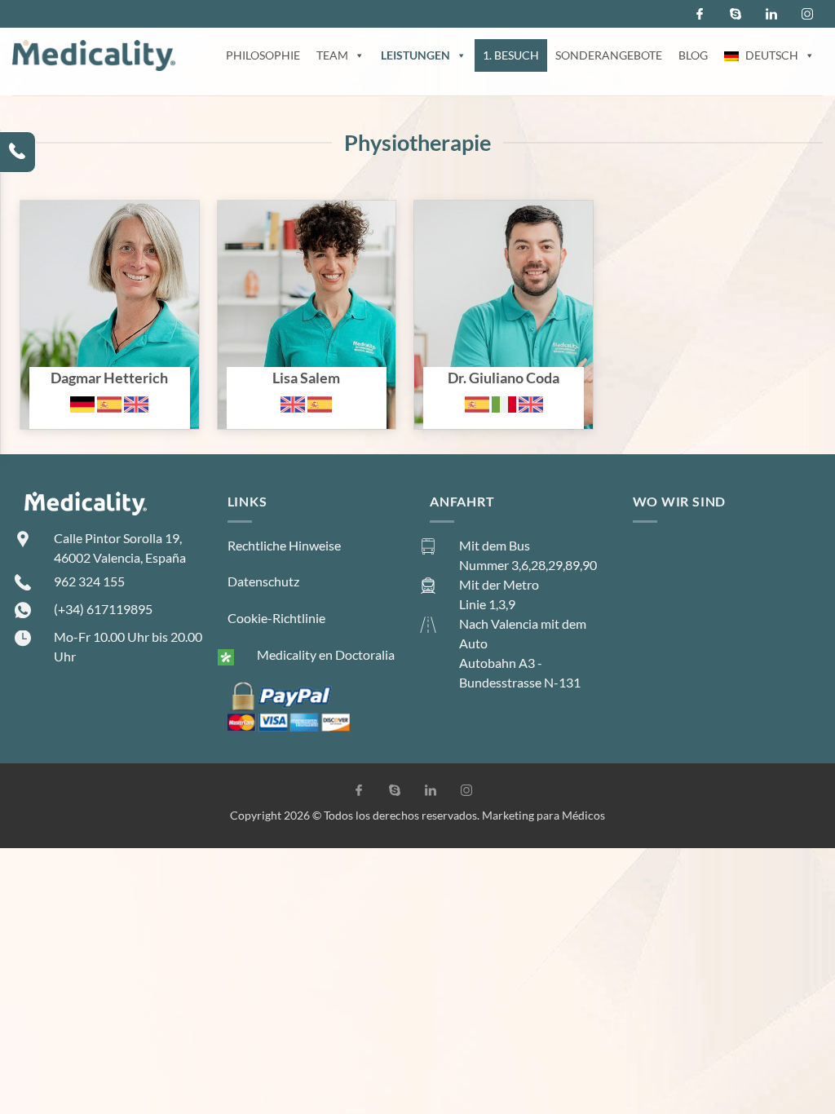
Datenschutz (263, 581)
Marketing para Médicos (543, 815)
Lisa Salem (247, 210)
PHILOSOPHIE (263, 55)
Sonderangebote (608, 55)
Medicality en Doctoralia (326, 654)
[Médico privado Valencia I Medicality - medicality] (93, 55)
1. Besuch (511, 55)
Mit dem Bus (494, 545)
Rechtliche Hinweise (284, 545)
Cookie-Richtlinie (276, 618)
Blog (693, 55)
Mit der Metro (499, 584)
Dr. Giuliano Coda (464, 210)
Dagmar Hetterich (70, 210)
